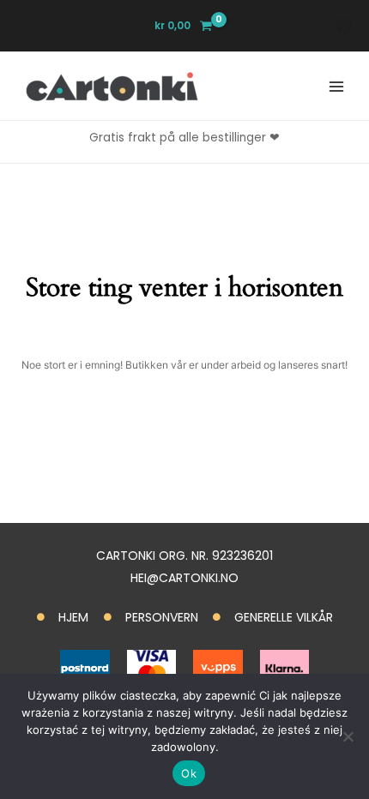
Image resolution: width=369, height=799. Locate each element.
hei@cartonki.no (184, 577)
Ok (189, 773)
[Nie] (347, 736)
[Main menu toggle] (336, 86)
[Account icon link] (344, 25)
